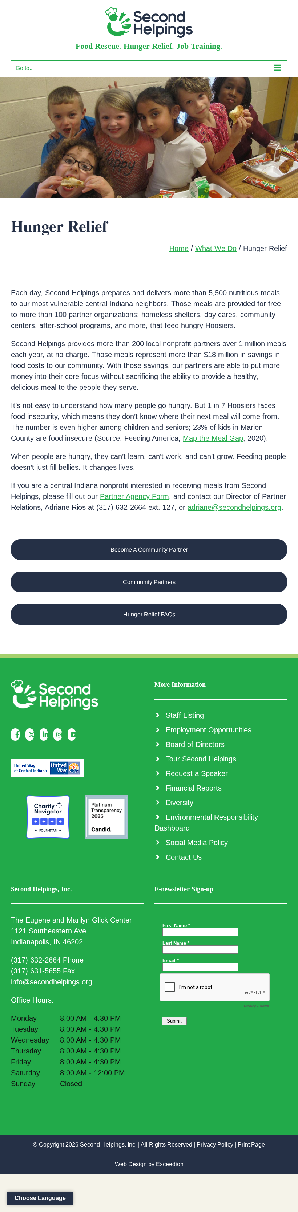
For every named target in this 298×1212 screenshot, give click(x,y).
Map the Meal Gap (213, 438)
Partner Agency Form (134, 496)
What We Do (216, 248)
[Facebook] (17, 735)
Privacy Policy (215, 1144)
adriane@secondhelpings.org (234, 507)
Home (179, 248)
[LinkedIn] (46, 735)
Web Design (131, 1164)
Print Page (251, 1144)
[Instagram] (59, 735)
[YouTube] (74, 735)
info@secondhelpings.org (51, 982)
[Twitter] (31, 735)
